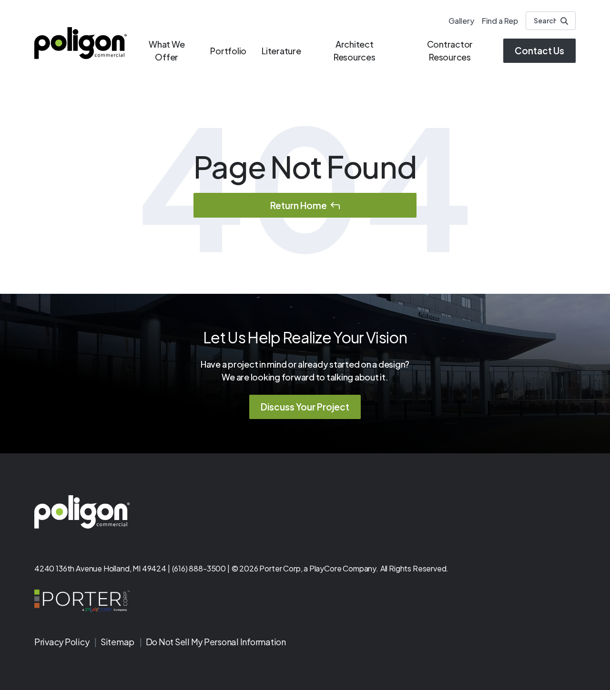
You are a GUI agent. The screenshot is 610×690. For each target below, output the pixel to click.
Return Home (298, 205)
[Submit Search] (564, 21)
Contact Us (539, 50)
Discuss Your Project (305, 406)
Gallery (461, 21)
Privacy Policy (62, 641)
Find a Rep (500, 21)
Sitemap (118, 641)
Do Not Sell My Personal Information (216, 641)
